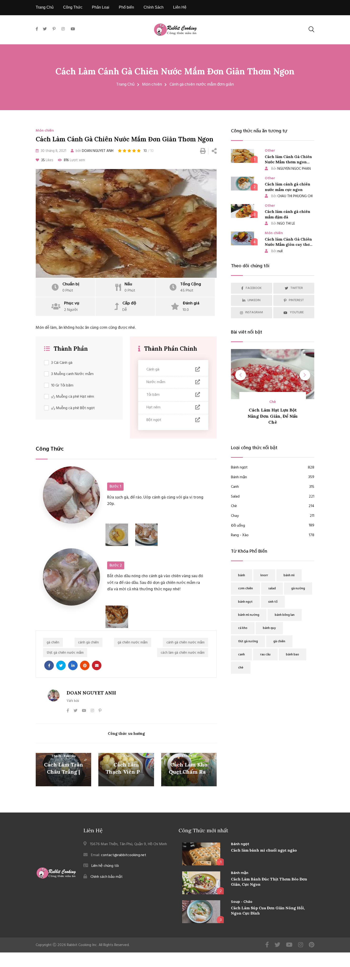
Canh (272, 487)
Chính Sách (154, 7)
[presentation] (240, 375)
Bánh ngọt (272, 468)
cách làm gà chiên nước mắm (183, 653)
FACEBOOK (254, 288)
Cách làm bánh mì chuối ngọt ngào (264, 850)
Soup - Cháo (241, 902)
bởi (94, 151)
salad (272, 588)
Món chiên (152, 84)
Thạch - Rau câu (63, 756)
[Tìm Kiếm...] (311, 29)
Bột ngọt (153, 420)
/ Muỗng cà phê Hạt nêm (72, 397)
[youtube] (72, 29)
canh (241, 654)
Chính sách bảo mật (106, 877)
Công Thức (72, 7)
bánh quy (269, 628)
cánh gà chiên (88, 642)
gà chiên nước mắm (133, 642)
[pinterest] (54, 29)
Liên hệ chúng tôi (105, 866)
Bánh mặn (272, 477)
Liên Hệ (179, 7)
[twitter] (44, 29)
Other (126, 756)
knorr (264, 575)
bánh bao (292, 654)
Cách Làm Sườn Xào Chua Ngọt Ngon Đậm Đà (286, 416)
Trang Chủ (45, 7)
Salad (272, 497)
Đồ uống (272, 526)
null (277, 251)
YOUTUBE (297, 312)
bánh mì (289, 575)
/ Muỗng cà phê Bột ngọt (73, 408)
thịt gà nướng (248, 641)
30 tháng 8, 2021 (53, 151)
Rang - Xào (272, 535)
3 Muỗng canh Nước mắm (72, 374)
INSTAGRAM (254, 312)
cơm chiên (245, 588)
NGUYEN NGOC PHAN (291, 169)
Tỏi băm (153, 395)
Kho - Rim (189, 756)
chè (240, 667)
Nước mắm (155, 382)
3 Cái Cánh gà (61, 363)
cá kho (242, 628)
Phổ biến (126, 7)
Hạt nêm (153, 407)
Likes (47, 160)
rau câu (265, 654)
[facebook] (38, 34)
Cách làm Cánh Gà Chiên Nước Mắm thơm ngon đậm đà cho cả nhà (288, 162)
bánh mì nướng (248, 615)
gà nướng (298, 588)
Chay (272, 516)
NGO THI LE (283, 223)
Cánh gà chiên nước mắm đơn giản (202, 84)
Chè (272, 506)
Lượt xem (74, 160)
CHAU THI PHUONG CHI (292, 196)
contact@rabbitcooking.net (123, 855)
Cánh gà (152, 369)
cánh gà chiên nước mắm (185, 642)
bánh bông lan (285, 615)
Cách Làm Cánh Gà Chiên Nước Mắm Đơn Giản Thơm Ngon (175, 71)
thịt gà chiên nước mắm (65, 653)
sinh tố (273, 602)
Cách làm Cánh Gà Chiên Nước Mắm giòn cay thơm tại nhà (289, 244)
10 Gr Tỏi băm (62, 386)
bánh (241, 575)
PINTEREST (296, 300)
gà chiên (53, 642)
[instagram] (63, 29)
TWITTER (296, 288)
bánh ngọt (245, 602)
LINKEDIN (254, 300)
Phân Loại (100, 7)
